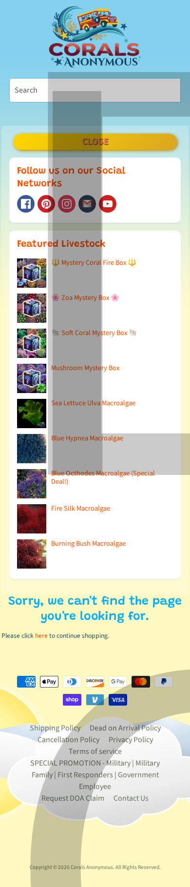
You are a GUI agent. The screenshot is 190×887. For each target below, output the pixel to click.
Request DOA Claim (72, 798)
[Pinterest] (46, 204)
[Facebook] (26, 204)
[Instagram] (67, 204)
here (41, 635)
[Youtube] (107, 204)
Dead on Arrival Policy (125, 728)
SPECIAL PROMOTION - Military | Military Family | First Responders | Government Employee (95, 775)
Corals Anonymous (92, 867)
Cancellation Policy (68, 739)
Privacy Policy (131, 739)
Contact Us (131, 798)
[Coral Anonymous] (87, 204)
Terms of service (95, 751)
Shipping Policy (55, 728)
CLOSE (95, 141)
